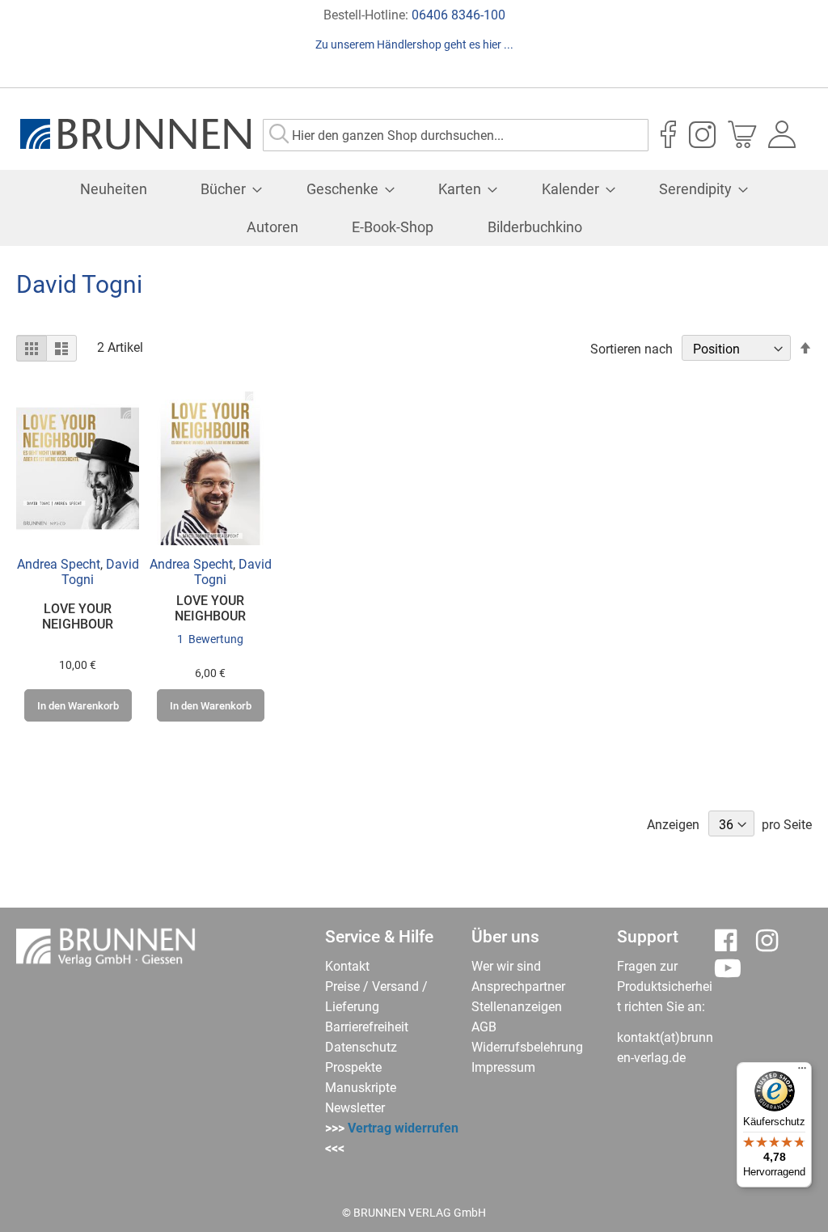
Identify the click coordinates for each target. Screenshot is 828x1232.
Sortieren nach (631, 349)
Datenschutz (361, 1047)
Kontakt (347, 966)
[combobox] (455, 135)
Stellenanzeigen (516, 1006)
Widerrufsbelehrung (527, 1047)
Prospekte (353, 1067)
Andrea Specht (58, 564)
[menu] (414, 208)
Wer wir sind (506, 966)
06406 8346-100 (458, 15)
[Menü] (802, 1072)
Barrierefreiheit (366, 1027)
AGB (483, 1027)
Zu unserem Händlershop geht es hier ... (414, 44)
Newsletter (355, 1108)
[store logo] (135, 134)
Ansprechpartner (518, 986)
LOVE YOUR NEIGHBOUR (77, 616)
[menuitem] (113, 189)
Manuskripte (360, 1087)
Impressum (503, 1067)
